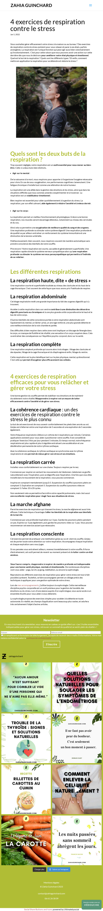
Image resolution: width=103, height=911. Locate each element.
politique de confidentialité (38, 638)
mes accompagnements (28, 585)
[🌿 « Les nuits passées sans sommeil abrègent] (77, 840)
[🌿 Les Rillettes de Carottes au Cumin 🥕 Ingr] (26, 789)
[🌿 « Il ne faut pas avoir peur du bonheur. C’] (77, 738)
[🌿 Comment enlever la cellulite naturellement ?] (77, 789)
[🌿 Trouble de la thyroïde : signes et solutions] (26, 738)
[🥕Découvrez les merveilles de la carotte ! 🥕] (26, 840)
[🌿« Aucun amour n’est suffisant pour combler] (26, 687)
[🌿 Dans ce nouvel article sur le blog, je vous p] (77, 687)
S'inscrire (51, 644)
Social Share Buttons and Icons (38, 909)
